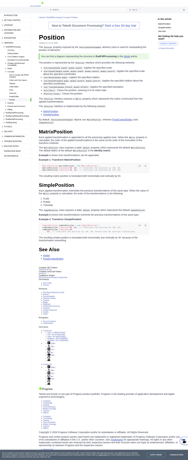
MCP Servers (44, 277)
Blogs (45, 302)
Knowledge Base (12, 151)
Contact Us (47, 331)
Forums (46, 300)
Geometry (12, 93)
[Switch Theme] (184, 10)
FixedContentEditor (122, 119)
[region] (94, 455)
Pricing (46, 285)
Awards (46, 405)
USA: (56, 333)
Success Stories (49, 321)
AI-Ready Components (58, 277)
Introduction (11, 15)
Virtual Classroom (50, 310)
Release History (49, 298)
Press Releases (49, 407)
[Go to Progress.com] (46, 390)
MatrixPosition (50, 111)
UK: (56, 334)
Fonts (11, 90)
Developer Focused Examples (18, 60)
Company (47, 401)
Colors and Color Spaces (18, 80)
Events (46, 312)
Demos (46, 294)
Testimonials (48, 323)
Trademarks (117, 439)
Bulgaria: (58, 338)
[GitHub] (49, 358)
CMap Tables (14, 87)
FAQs (45, 314)
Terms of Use (48, 449)
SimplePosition (51, 114)
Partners (46, 308)
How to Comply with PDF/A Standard (19, 76)
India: (57, 336)
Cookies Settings (176, 455)
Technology (47, 403)
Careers (46, 411)
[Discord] (49, 361)
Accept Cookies (156, 455)
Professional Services (51, 306)
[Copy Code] (145, 166)
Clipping (12, 83)
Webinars (47, 304)
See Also (49, 249)
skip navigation (35, 6)
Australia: (58, 340)
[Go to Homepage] (42, 6)
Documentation (49, 296)
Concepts (66, 17)
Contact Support (168, 44)
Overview (11, 50)
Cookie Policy (102, 455)
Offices (46, 413)
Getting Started (13, 53)
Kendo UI (42, 273)
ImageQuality (14, 96)
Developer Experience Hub (53, 292)
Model (127, 56)
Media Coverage (49, 409)
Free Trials (47, 283)
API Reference (11, 156)
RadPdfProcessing (54, 17)
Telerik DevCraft (45, 270)
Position (12, 100)
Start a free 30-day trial (120, 25)
